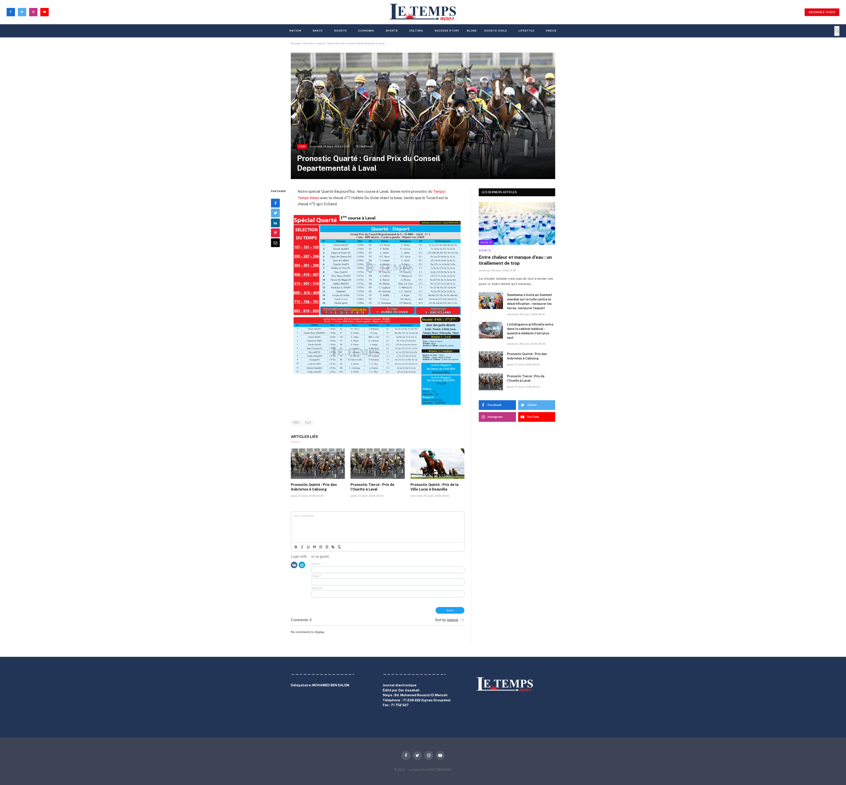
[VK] (294, 565)
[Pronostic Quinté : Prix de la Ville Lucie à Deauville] (437, 463)
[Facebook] (275, 203)
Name (316, 563)
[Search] (836, 31)
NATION (295, 30)
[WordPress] (302, 565)
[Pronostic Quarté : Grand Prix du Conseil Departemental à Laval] (423, 116)
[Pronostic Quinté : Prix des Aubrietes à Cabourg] (318, 463)
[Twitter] (275, 213)
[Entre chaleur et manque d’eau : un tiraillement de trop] (517, 223)
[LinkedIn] (275, 222)
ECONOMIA (366, 30)
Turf (302, 146)
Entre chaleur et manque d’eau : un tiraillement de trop (515, 260)
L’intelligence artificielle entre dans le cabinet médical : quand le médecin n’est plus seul (530, 331)
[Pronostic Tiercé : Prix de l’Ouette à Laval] (377, 463)
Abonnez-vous (822, 12)
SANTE (318, 30)
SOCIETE (340, 30)
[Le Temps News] (422, 12)
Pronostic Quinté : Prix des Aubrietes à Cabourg (314, 487)
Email (316, 576)
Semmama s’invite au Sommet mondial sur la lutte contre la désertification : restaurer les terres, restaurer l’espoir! (529, 301)
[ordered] (320, 547)
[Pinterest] (275, 232)
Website (317, 588)
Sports (392, 30)
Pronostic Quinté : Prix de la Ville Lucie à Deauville (434, 487)
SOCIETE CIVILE (495, 30)
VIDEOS (551, 30)
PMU (296, 422)
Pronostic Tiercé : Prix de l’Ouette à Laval (372, 487)
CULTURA (416, 30)
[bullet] (327, 547)
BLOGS (472, 30)
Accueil (296, 43)
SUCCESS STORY (447, 30)
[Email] (275, 242)
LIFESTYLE (526, 30)
